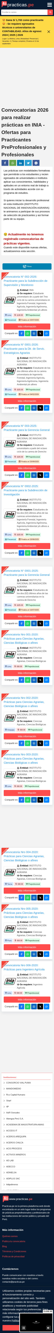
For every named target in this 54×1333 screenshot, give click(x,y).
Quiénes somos (10, 1236)
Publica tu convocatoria (13, 1241)
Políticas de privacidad (13, 1256)
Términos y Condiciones (14, 1251)
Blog (4, 1246)
